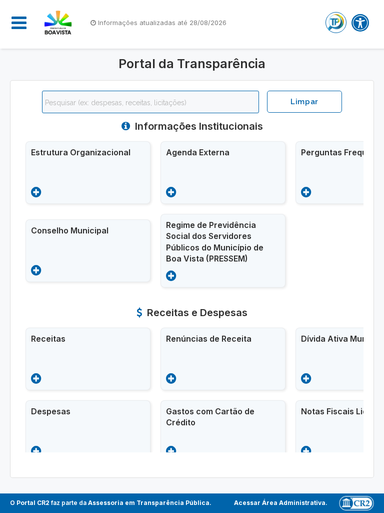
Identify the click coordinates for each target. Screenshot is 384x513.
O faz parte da (110, 502)
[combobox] (150, 102)
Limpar (304, 101)
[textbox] (153, 103)
